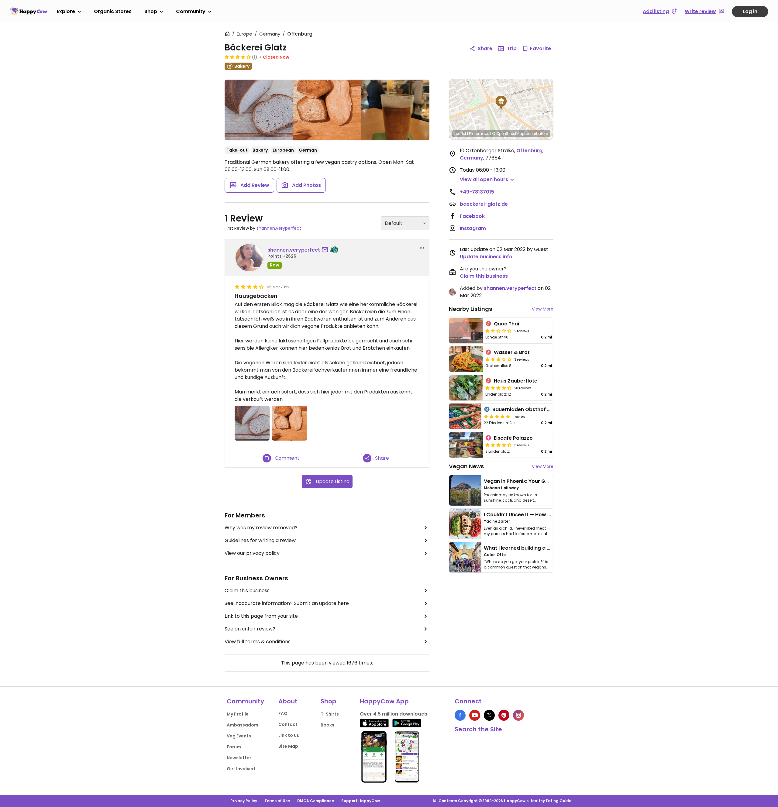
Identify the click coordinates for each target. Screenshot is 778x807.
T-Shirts (330, 714)
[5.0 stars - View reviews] (497, 416)
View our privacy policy (252, 553)
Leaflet (460, 133)
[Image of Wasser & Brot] (466, 359)
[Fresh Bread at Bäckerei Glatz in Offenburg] (259, 111)
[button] (501, 103)
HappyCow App (384, 701)
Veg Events (239, 736)
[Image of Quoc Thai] (466, 330)
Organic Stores (113, 11)
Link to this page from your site (261, 616)
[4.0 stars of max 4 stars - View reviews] (498, 387)
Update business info (486, 256)
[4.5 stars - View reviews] (498, 445)
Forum (234, 747)
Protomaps (479, 133)
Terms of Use (277, 800)
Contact (288, 724)
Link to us (288, 735)
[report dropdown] (421, 248)
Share (485, 48)
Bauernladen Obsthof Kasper (528, 409)
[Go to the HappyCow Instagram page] (518, 715)
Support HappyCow (360, 800)
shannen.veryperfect (278, 228)
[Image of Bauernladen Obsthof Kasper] (465, 416)
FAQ (282, 713)
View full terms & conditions (258, 641)
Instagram (473, 228)
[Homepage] (28, 11)
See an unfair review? (250, 628)
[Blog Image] (465, 490)
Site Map (288, 746)
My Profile (238, 714)
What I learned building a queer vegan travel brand (547, 547)
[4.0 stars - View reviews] (237, 57)
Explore (66, 11)
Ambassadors (242, 725)
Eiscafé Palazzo (513, 437)
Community (190, 11)
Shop (150, 11)
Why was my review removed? (261, 527)
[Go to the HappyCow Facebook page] (460, 715)
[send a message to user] (326, 250)
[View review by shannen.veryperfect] (249, 257)
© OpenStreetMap (508, 133)
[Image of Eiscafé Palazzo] (466, 445)
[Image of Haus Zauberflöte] (466, 387)
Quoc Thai (506, 323)
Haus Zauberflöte (515, 380)
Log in (750, 11)
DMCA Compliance (315, 800)
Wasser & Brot (512, 352)
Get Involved (241, 769)
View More (542, 309)
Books (327, 725)
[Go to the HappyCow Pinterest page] (503, 715)
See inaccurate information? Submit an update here (287, 603)
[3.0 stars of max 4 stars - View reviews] (498, 359)
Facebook (472, 216)
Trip (512, 48)
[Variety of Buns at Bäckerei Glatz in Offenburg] (327, 110)
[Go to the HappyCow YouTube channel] (474, 715)
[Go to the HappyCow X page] (489, 715)
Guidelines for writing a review (260, 540)
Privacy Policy (243, 800)
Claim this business (247, 590)
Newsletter (239, 758)
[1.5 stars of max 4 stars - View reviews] (498, 330)
